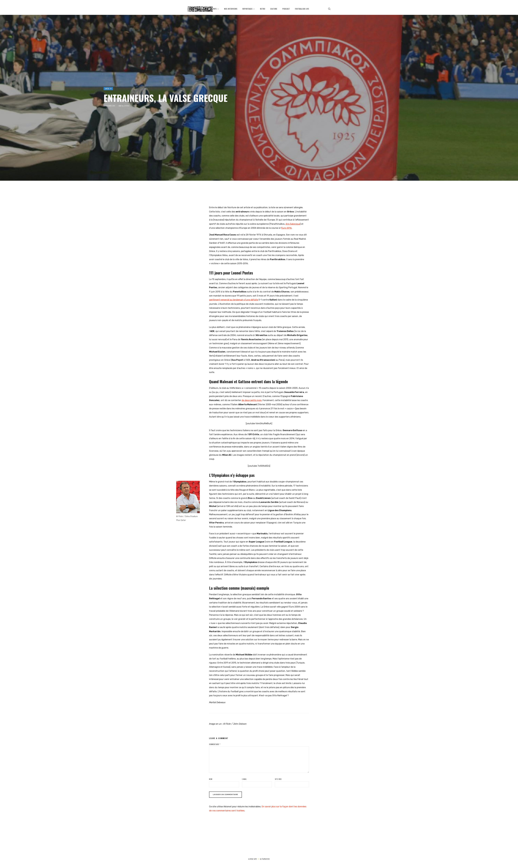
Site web (278, 779)
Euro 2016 (287, 228)
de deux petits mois (252, 400)
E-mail (244, 779)
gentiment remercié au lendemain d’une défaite (233, 299)
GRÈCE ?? (108, 89)
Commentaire (214, 744)
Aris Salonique (293, 224)
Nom (210, 779)
